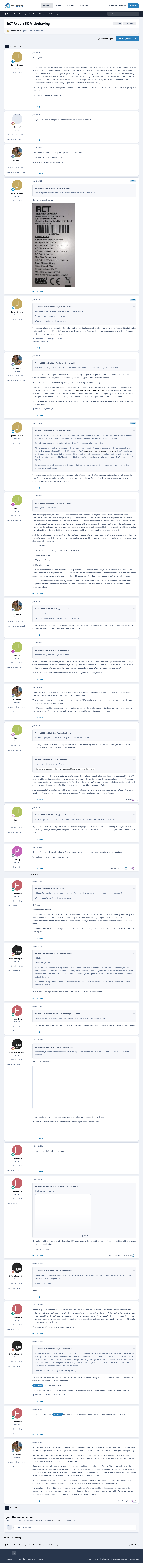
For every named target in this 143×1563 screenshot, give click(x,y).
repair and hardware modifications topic (91, 390)
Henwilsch (17, 894)
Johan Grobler (16, 31)
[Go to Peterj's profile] (17, 851)
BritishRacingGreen (17, 958)
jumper (17, 508)
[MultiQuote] (33, 107)
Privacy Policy (21, 1559)
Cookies (41, 1559)
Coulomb (17, 160)
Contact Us (31, 1559)
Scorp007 (121, 868)
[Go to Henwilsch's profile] (17, 885)
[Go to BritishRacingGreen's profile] (17, 950)
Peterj (17, 859)
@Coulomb (38, 1385)
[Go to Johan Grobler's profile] (8, 31)
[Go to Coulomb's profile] (17, 152)
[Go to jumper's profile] (17, 500)
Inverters (39, 31)
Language (9, 1559)
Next (15, 46)
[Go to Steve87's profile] (17, 119)
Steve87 (17, 127)
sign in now (56, 1520)
